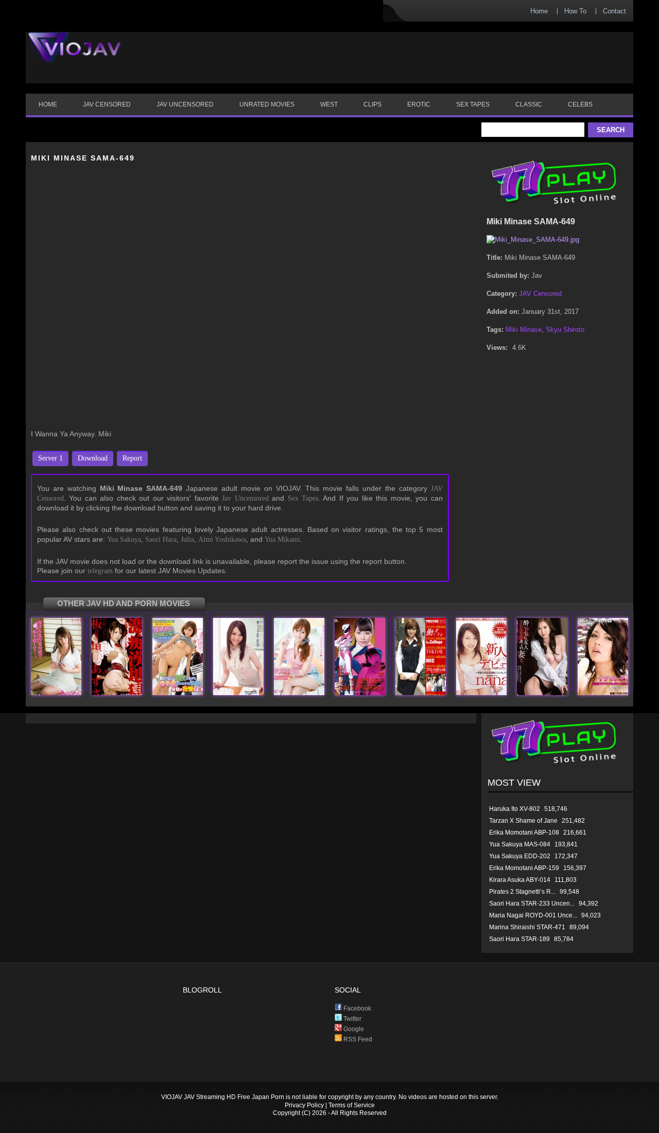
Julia (187, 539)
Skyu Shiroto (565, 329)
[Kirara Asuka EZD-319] (420, 693)
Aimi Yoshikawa (222, 539)
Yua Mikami (282, 539)
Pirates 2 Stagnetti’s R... (522, 891)
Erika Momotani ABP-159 (524, 868)
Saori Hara (161, 539)
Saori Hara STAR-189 (519, 939)
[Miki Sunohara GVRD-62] (360, 693)
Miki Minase (524, 329)
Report (132, 458)
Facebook (356, 1008)
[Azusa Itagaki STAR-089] (117, 693)
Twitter (351, 1018)
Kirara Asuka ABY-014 (519, 879)
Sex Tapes (303, 498)
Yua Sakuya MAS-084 (519, 844)
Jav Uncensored (245, 498)
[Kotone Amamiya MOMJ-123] (542, 693)
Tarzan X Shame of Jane (523, 820)
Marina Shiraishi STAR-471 (527, 927)
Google (353, 1029)
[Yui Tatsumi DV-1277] (238, 693)
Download (93, 458)
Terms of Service (351, 1105)
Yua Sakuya (124, 539)
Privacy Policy (304, 1105)
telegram (100, 571)
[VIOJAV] (74, 55)
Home (539, 11)
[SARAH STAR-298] (56, 693)
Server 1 (50, 458)
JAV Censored (540, 293)
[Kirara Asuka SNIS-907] (177, 693)
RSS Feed (357, 1039)
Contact (614, 11)
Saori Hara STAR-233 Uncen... (532, 903)
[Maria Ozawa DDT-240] (603, 693)
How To (575, 11)
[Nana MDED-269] (481, 693)
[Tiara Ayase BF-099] (299, 693)
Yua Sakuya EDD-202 (519, 856)
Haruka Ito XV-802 (514, 808)
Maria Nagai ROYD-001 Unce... (533, 915)
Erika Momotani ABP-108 (524, 832)
